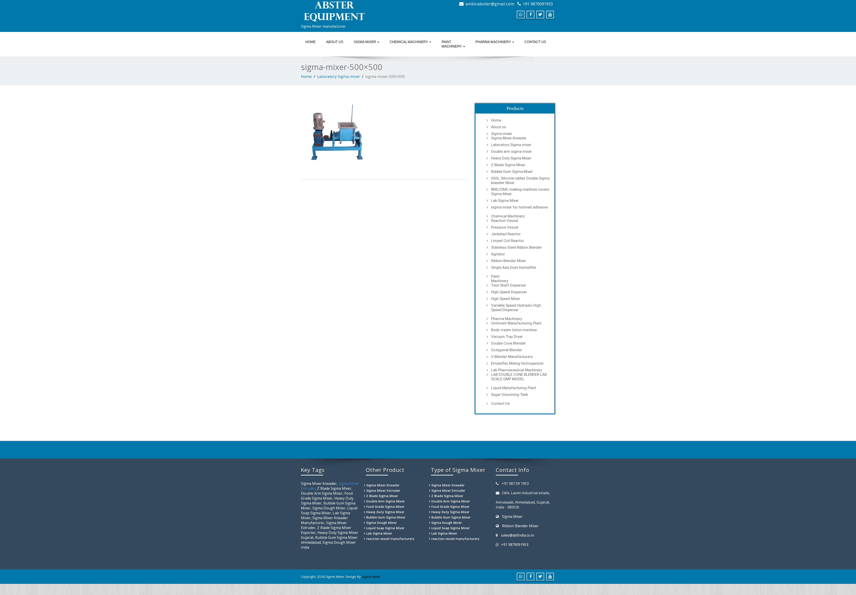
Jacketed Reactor (506, 234)
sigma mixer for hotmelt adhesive (519, 207)
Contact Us (535, 42)
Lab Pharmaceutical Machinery (516, 370)
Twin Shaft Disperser (508, 285)
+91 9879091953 (538, 3)
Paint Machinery (452, 44)
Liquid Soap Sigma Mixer (385, 528)
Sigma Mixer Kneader (509, 138)
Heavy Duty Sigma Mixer (511, 158)
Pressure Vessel (504, 227)
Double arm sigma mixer (511, 151)
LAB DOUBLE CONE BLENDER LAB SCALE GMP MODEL (519, 376)
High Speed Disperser (509, 292)
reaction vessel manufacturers (390, 539)
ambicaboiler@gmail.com (489, 3)
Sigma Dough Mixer (381, 523)
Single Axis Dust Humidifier (513, 267)
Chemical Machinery (409, 42)
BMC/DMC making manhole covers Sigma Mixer (520, 191)
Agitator (498, 254)
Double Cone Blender (508, 343)
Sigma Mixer (512, 516)
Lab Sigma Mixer (505, 200)
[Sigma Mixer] (363, 11)
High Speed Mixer (505, 298)
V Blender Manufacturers (512, 356)
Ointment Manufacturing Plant (516, 323)
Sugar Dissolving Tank (509, 394)
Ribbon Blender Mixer (508, 260)
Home (310, 42)
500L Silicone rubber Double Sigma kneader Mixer (520, 180)
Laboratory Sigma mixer (338, 76)
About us (334, 42)
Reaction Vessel (504, 220)
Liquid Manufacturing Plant (513, 388)
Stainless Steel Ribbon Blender (516, 247)
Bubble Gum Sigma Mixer (512, 171)
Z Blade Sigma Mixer (508, 165)
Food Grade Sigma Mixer (385, 506)
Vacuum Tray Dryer (507, 336)
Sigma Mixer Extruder (383, 490)
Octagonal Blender (506, 350)
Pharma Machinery (493, 42)
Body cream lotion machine (514, 330)
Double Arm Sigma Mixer (385, 501)
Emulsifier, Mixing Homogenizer (517, 363)
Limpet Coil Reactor (507, 240)
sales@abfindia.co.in (517, 535)
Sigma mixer (365, 42)
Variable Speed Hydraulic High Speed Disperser (516, 307)
